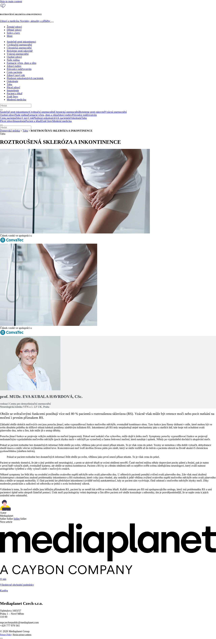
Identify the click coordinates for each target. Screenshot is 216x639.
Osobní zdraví (14, 56)
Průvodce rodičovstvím (19, 69)
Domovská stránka (10, 130)
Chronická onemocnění (19, 47)
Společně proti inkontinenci (21, 41)
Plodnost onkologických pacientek (25, 78)
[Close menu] (1, 125)
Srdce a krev (13, 32)
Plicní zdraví (13, 87)
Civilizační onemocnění (19, 44)
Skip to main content (11, 1)
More (9, 36)
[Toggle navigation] (52, 22)
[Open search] (1, 109)
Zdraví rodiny (14, 66)
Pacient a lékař (14, 93)
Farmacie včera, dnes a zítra (21, 63)
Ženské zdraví (14, 26)
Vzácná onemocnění (18, 53)
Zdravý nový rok (16, 75)
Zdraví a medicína (25, 21)
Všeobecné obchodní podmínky (17, 584)
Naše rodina (13, 60)
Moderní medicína (16, 99)
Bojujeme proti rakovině (20, 50)
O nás (3, 579)
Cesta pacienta (14, 72)
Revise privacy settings (22, 634)
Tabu (9, 84)
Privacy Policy (6, 634)
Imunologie (13, 90)
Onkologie (12, 81)
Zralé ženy (12, 96)
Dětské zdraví (14, 29)
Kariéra (4, 590)
